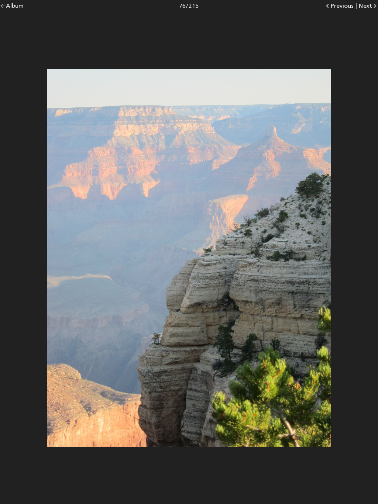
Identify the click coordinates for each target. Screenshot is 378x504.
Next (368, 7)
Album (15, 7)
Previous (342, 7)
